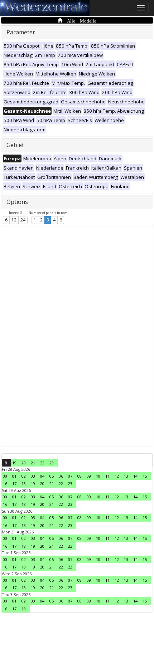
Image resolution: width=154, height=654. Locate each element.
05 (51, 476)
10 (98, 476)
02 (23, 476)
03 (33, 476)
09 (89, 476)
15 (145, 476)
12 (13, 220)
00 (5, 476)
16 (5, 483)
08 (79, 476)
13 (126, 476)
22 (42, 462)
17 (14, 483)
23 (51, 462)
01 (14, 476)
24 (22, 220)
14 (135, 476)
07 (70, 476)
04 (42, 476)
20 (23, 462)
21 (33, 462)
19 (14, 462)
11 (107, 476)
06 (61, 476)
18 (5, 462)
